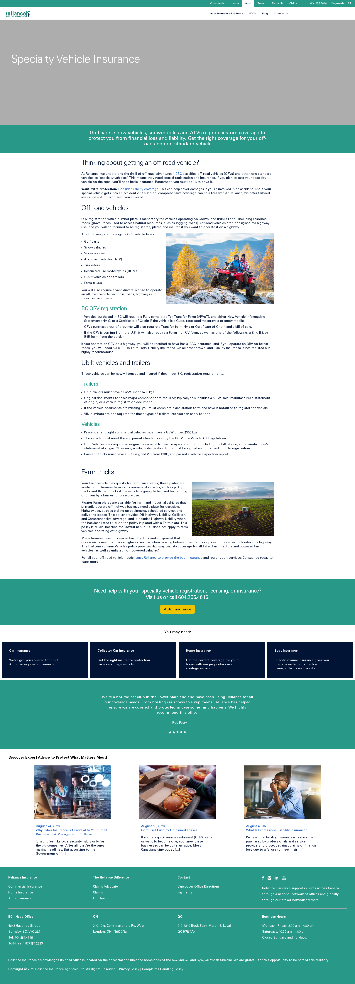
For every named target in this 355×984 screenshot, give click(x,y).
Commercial (217, 3)
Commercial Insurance (25, 886)
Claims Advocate (105, 886)
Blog (265, 14)
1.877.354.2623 (33, 943)
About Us (277, 3)
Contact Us (281, 14)
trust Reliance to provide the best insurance (169, 558)
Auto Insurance (177, 610)
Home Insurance (20, 892)
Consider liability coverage (138, 189)
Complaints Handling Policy (162, 969)
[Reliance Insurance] (18, 14)
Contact (184, 877)
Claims (293, 3)
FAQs (252, 14)
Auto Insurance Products (226, 14)
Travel (261, 3)
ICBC (178, 174)
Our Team (100, 898)
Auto (248, 3)
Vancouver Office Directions (199, 886)
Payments (337, 3)
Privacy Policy (129, 969)
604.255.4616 (318, 3)
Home (235, 3)
